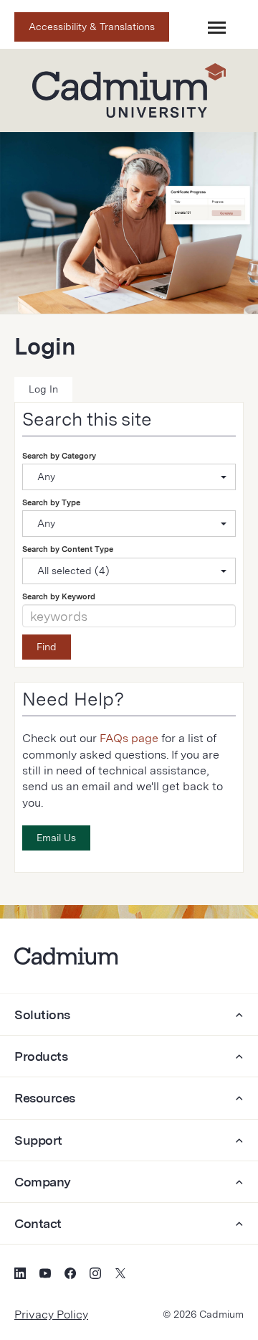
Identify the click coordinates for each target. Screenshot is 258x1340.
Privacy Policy (51, 1314)
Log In (43, 389)
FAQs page (129, 738)
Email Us (56, 837)
